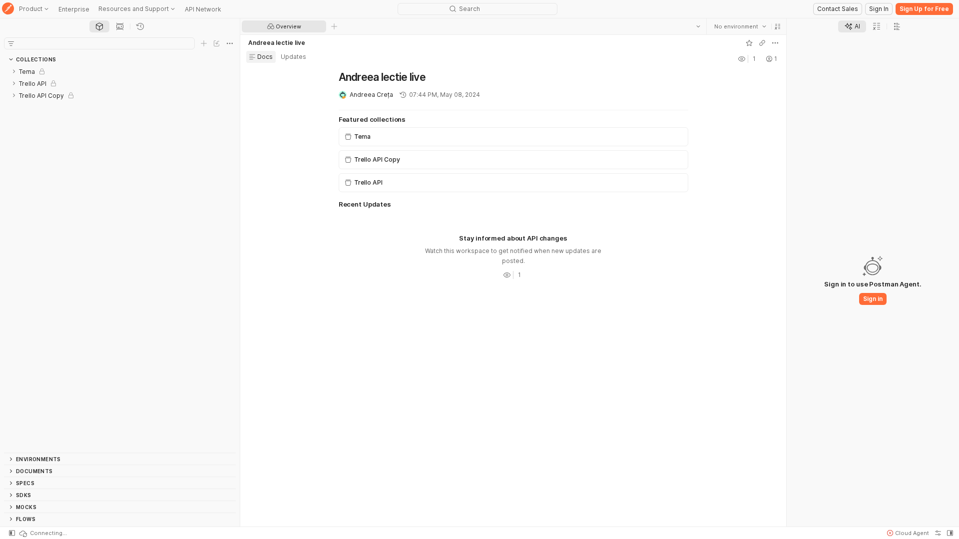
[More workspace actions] (775, 43)
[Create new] (204, 43)
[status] (42, 533)
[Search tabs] (698, 26)
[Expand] (14, 71)
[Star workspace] (749, 43)
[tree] (120, 259)
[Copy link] (762, 43)
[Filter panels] (11, 43)
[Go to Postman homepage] (8, 9)
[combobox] (740, 26)
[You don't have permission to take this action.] (334, 26)
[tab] (99, 26)
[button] (778, 26)
